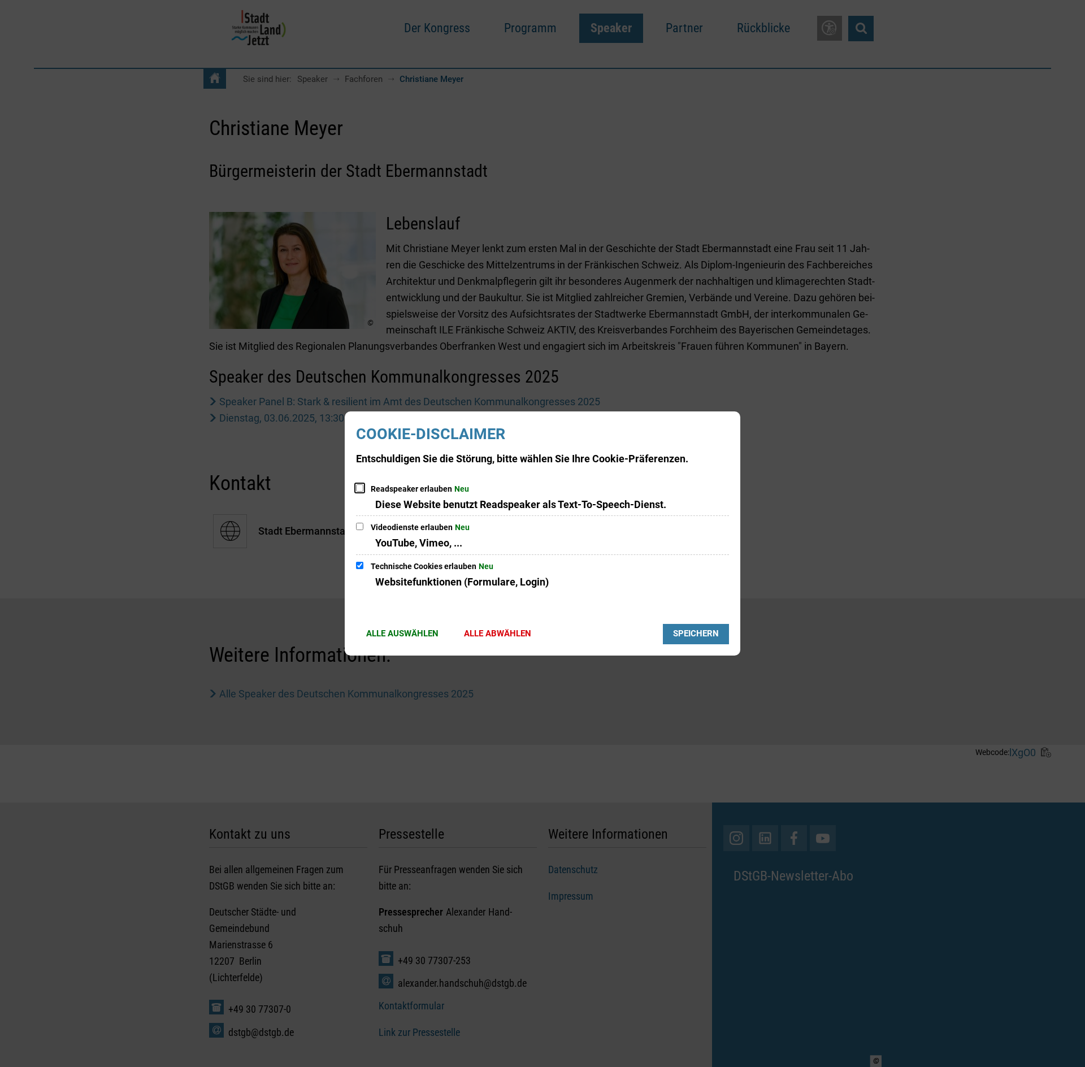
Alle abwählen (497, 633)
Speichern (696, 633)
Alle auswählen (402, 633)
